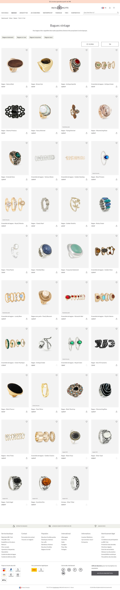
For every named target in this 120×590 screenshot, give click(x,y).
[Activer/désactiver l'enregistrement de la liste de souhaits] (27, 50)
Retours (3, 544)
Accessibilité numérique (108, 554)
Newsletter (4, 552)
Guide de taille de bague (8, 554)
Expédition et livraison (8, 542)
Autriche (64, 539)
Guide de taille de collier (8, 557)
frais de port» (56, 587)
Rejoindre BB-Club (7, 537)
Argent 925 (24, 13)
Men (66, 13)
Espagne (64, 544)
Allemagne (64, 537)
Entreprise (84, 542)
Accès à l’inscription (105, 573)
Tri (110, 44)
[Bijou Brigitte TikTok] (63, 570)
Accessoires (35, 13)
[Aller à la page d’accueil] (60, 6)
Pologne (63, 549)
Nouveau (4, 13)
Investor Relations (87, 537)
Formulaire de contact (28, 537)
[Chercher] (118, 12)
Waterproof (47, 13)
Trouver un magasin (27, 539)
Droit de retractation (107, 549)
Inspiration (75, 13)
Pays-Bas (64, 547)
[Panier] (118, 8)
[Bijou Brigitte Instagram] (69, 570)
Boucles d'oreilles (46, 547)
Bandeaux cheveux (47, 544)
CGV (102, 537)
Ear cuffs (44, 542)
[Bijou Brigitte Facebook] (75, 570)
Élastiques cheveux (47, 539)
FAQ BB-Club (5, 539)
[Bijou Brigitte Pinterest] (80, 570)
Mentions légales (106, 547)
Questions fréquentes (8, 549)
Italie (62, 542)
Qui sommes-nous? (87, 539)
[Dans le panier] (27, 86)
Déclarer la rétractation (108, 552)
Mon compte (5, 547)
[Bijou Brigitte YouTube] (63, 573)
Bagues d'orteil (45, 549)
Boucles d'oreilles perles (48, 537)
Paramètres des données (108, 557)
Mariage (59, 13)
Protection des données (108, 544)
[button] (110, 8)
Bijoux (14, 13)
